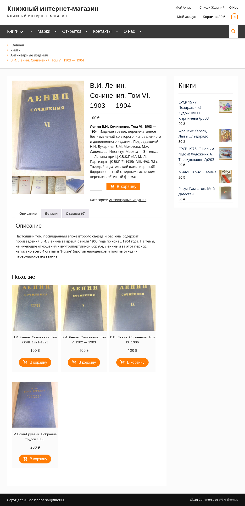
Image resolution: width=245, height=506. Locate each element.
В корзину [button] (38, 362)
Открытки (71, 31)
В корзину (126, 186)
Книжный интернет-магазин (53, 8)
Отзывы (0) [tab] (75, 213)
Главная (17, 45)
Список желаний (212, 7)
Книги (12, 31)
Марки (44, 31)
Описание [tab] (28, 213)
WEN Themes (228, 499)
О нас (233, 7)
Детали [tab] (51, 213)
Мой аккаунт (185, 7)
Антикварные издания (29, 55)
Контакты (102, 31)
